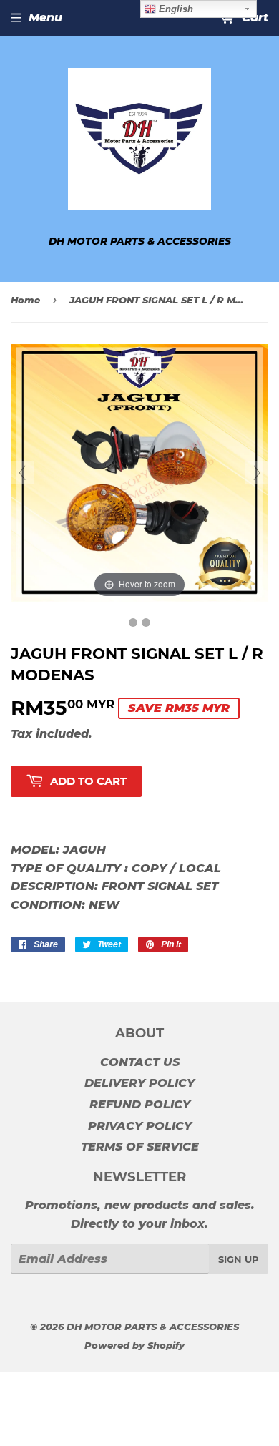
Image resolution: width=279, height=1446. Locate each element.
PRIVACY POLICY (140, 1126)
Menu (45, 17)
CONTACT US (140, 1062)
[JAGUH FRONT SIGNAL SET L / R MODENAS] (133, 622)
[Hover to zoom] (139, 472)
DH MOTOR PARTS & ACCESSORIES (153, 1326)
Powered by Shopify (134, 1345)
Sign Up (238, 1259)
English (174, 9)
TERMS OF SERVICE (140, 1146)
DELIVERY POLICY (139, 1083)
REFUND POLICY (139, 1104)
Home (25, 300)
